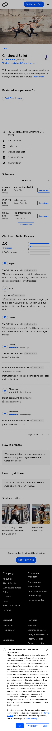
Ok (19, 725)
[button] (47, 650)
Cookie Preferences (37, 725)
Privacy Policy (31, 718)
